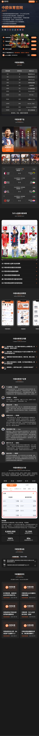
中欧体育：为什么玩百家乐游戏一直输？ (28, 613)
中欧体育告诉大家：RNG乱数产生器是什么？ (10, 632)
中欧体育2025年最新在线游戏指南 (29, 594)
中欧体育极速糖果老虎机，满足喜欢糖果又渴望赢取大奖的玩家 (28, 633)
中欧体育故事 (6, 597)
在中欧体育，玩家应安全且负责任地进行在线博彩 (9, 594)
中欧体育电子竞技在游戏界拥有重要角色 (9, 613)
